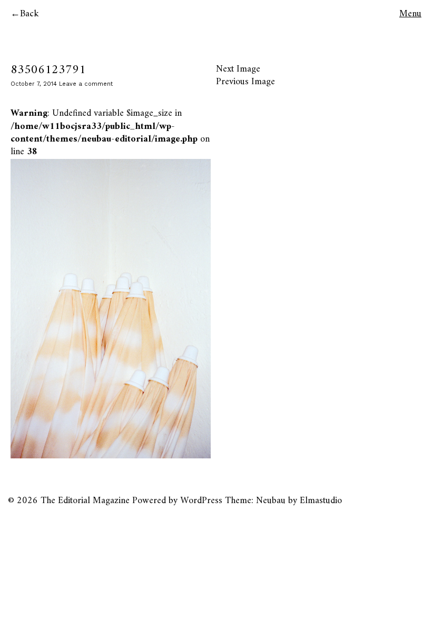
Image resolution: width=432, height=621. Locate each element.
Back (29, 14)
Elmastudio (321, 501)
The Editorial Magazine (85, 501)
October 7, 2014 (34, 84)
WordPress (201, 501)
